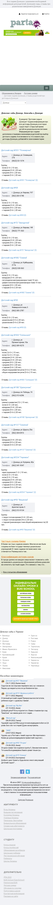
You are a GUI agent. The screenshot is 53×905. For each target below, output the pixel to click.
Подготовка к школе (12, 891)
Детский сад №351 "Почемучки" (16, 150)
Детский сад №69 (9, 188)
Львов (5, 666)
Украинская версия (18, 777)
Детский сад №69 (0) (17, 215)
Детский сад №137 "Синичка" (14, 425)
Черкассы (35, 660)
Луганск (5, 660)
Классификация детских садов (17, 556)
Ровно (33, 641)
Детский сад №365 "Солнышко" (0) (23, 380)
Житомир (6, 644)
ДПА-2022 (7, 877)
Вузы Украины (9, 810)
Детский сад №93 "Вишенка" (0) (22, 530)
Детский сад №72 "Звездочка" (15, 223)
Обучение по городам (12, 888)
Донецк (5, 641)
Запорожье (7, 647)
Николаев (6, 668)
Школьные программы (13, 829)
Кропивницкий (8, 655)
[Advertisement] (26, 59)
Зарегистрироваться (29, 14)
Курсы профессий (11, 848)
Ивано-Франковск (9, 649)
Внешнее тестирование (13, 812)
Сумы (33, 644)
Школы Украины (10, 861)
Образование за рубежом (14, 850)
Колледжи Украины (11, 815)
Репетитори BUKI (10, 883)
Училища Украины (11, 818)
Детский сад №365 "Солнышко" (16, 335)
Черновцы (35, 666)
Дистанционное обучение (14, 856)
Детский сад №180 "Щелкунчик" (16, 387)
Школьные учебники (12, 853)
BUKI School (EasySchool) (14, 880)
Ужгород (34, 649)
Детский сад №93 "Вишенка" (14, 500)
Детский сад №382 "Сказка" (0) (21, 293)
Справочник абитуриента (14, 826)
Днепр (5, 638)
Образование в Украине (11, 93)
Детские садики (30, 93)
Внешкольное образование (15, 823)
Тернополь (35, 647)
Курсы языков (9, 845)
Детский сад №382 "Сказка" (14, 258)
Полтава (34, 638)
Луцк (4, 663)
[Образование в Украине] (25, 24)
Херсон (34, 655)
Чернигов (35, 663)
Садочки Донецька (25, 800)
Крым (4, 657)
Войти (46, 14)
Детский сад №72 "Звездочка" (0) (23, 250)
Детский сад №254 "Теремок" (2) (22, 492)
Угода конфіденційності (31, 782)
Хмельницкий (36, 657)
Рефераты (8, 858)
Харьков (34, 652)
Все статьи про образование (15, 572)
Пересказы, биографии (13, 820)
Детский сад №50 (9, 300)
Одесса (34, 636)
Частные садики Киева (13, 541)
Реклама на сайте (11, 896)
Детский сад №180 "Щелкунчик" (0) (23, 417)
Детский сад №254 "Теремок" (15, 457)
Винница (5, 636)
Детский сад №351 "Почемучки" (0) (23, 180)
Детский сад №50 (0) (17, 327)
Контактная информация (14, 894)
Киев (4, 652)
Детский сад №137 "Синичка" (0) (22, 450)
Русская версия (34, 777)
